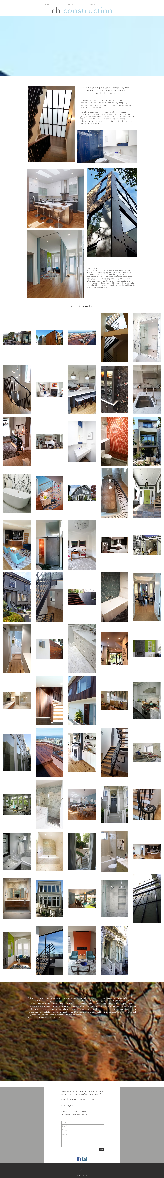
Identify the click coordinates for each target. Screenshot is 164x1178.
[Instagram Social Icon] (84, 1159)
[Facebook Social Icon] (79, 1159)
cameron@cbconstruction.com (73, 1111)
